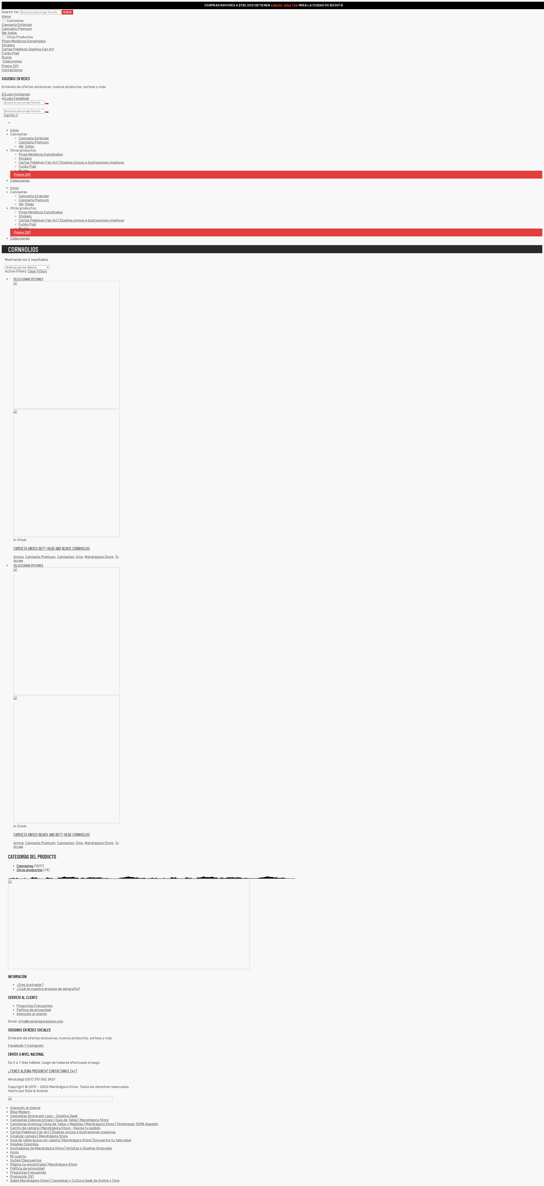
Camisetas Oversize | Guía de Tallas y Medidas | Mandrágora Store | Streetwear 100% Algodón (84, 1124)
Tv (117, 557)
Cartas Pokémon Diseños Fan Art (28, 49)
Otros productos (29, 870)
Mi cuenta (18, 1156)
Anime (18, 557)
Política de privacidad (34, 1010)
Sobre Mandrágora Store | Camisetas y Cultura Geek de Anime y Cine (64, 1181)
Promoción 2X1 (22, 1177)
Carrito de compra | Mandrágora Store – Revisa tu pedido (55, 1128)
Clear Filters (37, 271)
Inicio (14, 130)
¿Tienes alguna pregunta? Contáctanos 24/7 (42, 1070)
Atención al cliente (32, 1014)
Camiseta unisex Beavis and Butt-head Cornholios (51, 834)
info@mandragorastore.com (40, 1021)
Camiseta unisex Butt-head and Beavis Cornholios (51, 548)
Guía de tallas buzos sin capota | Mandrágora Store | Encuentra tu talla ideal (70, 1140)
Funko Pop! (10, 53)
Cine (79, 557)
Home (6, 16)
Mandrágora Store (99, 557)
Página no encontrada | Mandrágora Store (43, 1164)
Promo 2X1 (10, 66)
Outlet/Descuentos (25, 1160)
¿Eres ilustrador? (30, 985)
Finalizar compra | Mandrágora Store (39, 1136)
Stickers (8, 45)
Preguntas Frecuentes (34, 1006)
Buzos (7, 57)
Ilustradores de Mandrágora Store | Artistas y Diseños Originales (61, 1148)
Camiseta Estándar (17, 25)
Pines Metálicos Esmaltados (24, 41)
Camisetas (15, 21)
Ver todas (9, 33)
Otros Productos (20, 37)
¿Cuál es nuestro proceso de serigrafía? (48, 989)
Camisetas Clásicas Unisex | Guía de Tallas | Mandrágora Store (59, 1120)
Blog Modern (20, 1112)
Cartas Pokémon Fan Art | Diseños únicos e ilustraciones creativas (71, 163)
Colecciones (12, 61)
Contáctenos (12, 70)
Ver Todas (26, 146)
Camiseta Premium (17, 29)
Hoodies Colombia (24, 1144)
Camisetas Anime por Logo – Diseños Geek (44, 1116)
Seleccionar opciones (28, 279)
